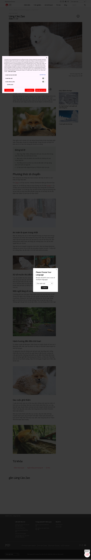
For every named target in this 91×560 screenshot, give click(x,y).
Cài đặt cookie (10, 84)
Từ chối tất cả (29, 90)
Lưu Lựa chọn (9, 90)
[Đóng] (46, 57)
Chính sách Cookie (12, 71)
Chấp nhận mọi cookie (40, 90)
